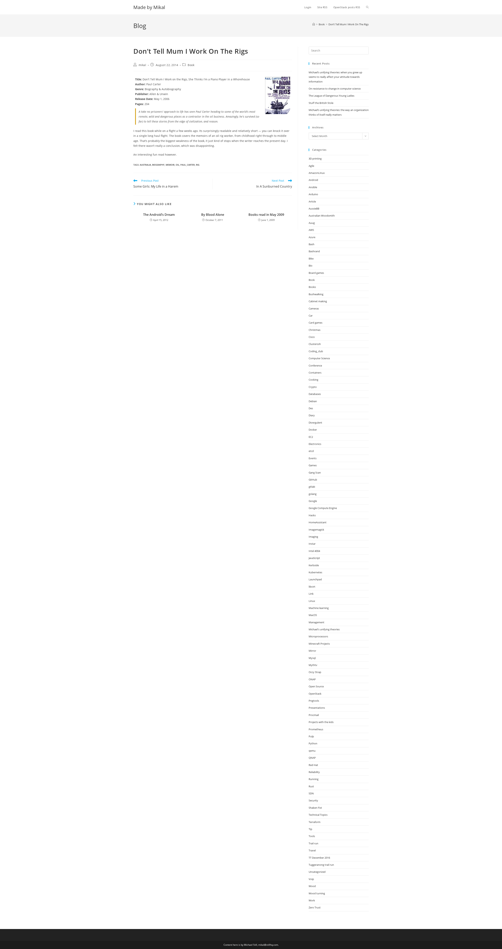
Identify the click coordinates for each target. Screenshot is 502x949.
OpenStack (315, 693)
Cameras (314, 308)
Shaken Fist (315, 807)
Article (312, 201)
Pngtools (314, 700)
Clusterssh (315, 344)
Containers (315, 372)
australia (145, 164)
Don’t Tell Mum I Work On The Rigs (348, 24)
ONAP (312, 679)
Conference (315, 365)
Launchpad (315, 579)
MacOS (313, 615)
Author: (140, 84)
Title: (138, 79)
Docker (313, 429)
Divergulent (315, 422)
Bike (311, 258)
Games (313, 465)
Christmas (314, 330)
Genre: (139, 89)
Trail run (313, 843)
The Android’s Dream (159, 214)
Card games (315, 322)
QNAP (312, 757)
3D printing (315, 158)
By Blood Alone (212, 214)
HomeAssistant (317, 522)
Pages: (139, 104)
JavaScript (314, 558)
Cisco (312, 337)
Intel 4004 (314, 551)
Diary (312, 415)
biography (158, 164)
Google (313, 501)
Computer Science (319, 358)
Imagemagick (316, 529)
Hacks (312, 515)
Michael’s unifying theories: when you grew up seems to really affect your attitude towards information (335, 77)
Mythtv (313, 665)
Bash (311, 244)
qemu (312, 750)
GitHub (313, 479)
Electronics (315, 444)
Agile (311, 166)
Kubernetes (315, 572)
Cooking (313, 379)
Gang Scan (315, 472)
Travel (312, 850)
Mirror (312, 650)
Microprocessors (318, 636)
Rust (311, 786)
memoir (170, 164)
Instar (312, 543)
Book (191, 65)
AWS (311, 230)
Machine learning (319, 608)
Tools (312, 836)
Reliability (314, 772)
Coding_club (316, 351)
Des (311, 408)
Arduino (313, 194)
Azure (312, 237)
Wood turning (317, 893)
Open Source (316, 686)
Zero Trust (315, 907)
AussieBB (314, 208)
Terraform (314, 822)
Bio (310, 265)
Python (313, 743)
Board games (316, 273)
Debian (313, 401)
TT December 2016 (319, 857)
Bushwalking (316, 294)
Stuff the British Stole (321, 103)
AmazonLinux (317, 173)
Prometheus (316, 729)
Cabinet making (318, 301)
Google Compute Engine (323, 508)
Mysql (312, 658)
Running (313, 779)
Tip (310, 829)
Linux (312, 601)
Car (311, 315)
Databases (315, 394)
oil (177, 164)
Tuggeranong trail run (321, 864)
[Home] (313, 24)
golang (312, 494)
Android (313, 180)
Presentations (317, 707)
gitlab (312, 486)
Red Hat (313, 765)
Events (312, 458)
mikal (142, 65)
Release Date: (144, 99)
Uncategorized (317, 872)
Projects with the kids (321, 722)
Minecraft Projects (319, 643)
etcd (311, 451)
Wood (312, 886)
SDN (311, 793)
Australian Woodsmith (322, 215)
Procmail (314, 715)
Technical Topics (318, 815)
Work (312, 900)
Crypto (313, 387)
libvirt (312, 586)
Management (316, 622)
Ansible (313, 187)
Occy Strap (315, 672)
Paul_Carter (187, 164)
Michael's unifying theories (324, 629)
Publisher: (142, 94)
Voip (311, 879)
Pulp (311, 736)
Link (311, 593)
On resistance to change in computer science (335, 88)
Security (313, 800)
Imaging (313, 536)
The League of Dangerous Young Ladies (331, 95)
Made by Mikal (149, 7)
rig (197, 164)
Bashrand (314, 251)
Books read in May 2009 (266, 214)
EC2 (311, 437)
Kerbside (314, 565)
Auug (312, 223)
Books (312, 287)
